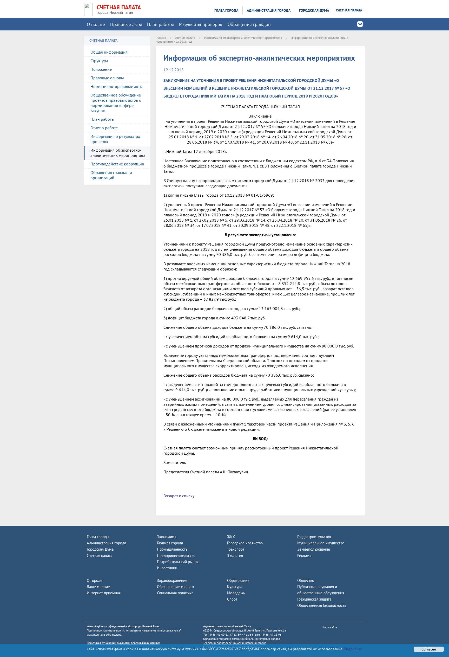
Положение (101, 69)
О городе (94, 580)
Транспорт (235, 549)
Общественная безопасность (321, 605)
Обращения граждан (249, 24)
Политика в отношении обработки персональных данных (123, 643)
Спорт (232, 599)
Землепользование (313, 549)
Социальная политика (175, 592)
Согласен (428, 649)
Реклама (304, 555)
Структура (99, 60)
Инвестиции (167, 567)
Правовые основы (107, 77)
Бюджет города (170, 542)
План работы (160, 24)
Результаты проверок (200, 24)
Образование (238, 580)
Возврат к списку (178, 495)
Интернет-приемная (104, 592)
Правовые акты (126, 24)
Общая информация (109, 52)
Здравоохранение (172, 580)
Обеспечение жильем (175, 586)
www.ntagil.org (96, 626)
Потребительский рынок (178, 561)
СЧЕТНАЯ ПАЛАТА (119, 7)
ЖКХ (231, 536)
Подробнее (352, 649)
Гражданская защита (314, 599)
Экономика (166, 536)
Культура (234, 586)
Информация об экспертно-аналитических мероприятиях (117, 152)
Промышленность (172, 549)
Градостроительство (314, 536)
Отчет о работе (104, 127)
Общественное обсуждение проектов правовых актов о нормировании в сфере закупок (115, 102)
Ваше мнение (98, 586)
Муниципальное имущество (320, 542)
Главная (161, 38)
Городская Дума (314, 10)
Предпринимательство (176, 555)
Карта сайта (329, 627)
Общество (305, 580)
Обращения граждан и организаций (111, 175)
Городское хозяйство (245, 542)
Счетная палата (349, 10)
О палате (96, 24)
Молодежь (236, 592)
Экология (235, 555)
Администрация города (268, 10)
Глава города (226, 10)
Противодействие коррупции (117, 163)
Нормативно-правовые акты (116, 86)
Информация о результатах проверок (115, 139)
